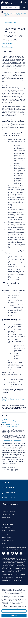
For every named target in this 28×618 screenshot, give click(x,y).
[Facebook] (7, 553)
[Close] (26, 587)
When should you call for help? (11, 424)
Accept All (14, 615)
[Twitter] (3, 553)
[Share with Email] (3, 469)
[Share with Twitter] (12, 469)
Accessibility (5, 507)
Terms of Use (7, 440)
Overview (5, 419)
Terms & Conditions (7, 527)
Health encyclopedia (9, 22)
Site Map (4, 543)
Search (24, 7)
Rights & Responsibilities (8, 530)
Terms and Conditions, (8, 608)
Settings (14, 611)
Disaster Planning (6, 537)
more (6, 15)
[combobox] (10, 7)
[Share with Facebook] (8, 469)
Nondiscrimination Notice (8, 511)
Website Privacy (6, 517)
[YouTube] (12, 553)
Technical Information (7, 540)
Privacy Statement (18, 608)
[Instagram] (20, 553)
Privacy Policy (17, 440)
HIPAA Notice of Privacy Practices (11, 521)
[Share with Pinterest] (16, 469)
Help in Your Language (8, 514)
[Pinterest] (16, 553)
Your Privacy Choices (7, 524)
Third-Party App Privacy (8, 534)
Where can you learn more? (10, 426)
